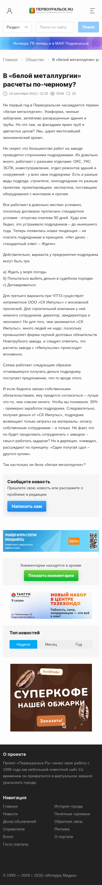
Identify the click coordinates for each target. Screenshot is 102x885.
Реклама (62, 829)
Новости (10, 814)
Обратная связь (68, 821)
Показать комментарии (51, 575)
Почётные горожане (72, 814)
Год (79, 644)
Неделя (23, 644)
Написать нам (27, 506)
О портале (63, 836)
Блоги (8, 836)
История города (68, 806)
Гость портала (15, 844)
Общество (35, 59)
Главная (10, 59)
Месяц (51, 644)
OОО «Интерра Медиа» (55, 875)
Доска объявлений (19, 821)
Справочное (14, 829)
